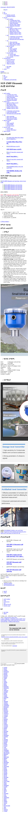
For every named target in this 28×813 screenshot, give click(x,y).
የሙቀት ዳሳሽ (13, 54)
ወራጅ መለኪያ (10, 19)
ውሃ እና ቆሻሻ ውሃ (11, 59)
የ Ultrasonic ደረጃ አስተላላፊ (16, 36)
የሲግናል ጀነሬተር (13, 51)
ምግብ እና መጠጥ (10, 61)
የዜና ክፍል (9, 66)
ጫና (8, 40)
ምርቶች (5, 17)
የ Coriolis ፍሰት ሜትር (15, 20)
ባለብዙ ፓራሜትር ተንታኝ (15, 28)
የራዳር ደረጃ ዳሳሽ (15, 620)
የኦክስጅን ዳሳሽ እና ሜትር (15, 32)
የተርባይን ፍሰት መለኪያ (15, 24)
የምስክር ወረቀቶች (11, 15)
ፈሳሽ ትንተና (9, 27)
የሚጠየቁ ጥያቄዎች (11, 16)
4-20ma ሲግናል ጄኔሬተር (13, 621)
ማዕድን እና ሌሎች (11, 63)
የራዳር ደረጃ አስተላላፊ (15, 38)
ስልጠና (8, 67)
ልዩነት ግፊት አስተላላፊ (15, 43)
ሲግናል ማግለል (13, 50)
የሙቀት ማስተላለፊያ (14, 55)
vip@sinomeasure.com (9, 585)
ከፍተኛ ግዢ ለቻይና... (12, 156)
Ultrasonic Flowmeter (15, 25)
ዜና (4, 65)
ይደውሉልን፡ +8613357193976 (8, 7)
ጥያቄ (7, 577)
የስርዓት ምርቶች (10, 46)
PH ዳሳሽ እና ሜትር (14, 29)
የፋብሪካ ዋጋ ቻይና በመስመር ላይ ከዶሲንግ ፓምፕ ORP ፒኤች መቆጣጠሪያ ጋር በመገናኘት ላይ (13, 532)
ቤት (4, 12)
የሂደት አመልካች (13, 48)
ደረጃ (8, 35)
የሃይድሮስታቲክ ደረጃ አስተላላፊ (17, 39)
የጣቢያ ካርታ (14, 617)
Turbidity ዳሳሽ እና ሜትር (15, 34)
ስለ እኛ (5, 13)
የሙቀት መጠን (10, 52)
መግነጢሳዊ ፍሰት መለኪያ (15, 21)
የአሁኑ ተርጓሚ (10, 57)
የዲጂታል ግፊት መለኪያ (15, 44)
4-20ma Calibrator (5, 618)
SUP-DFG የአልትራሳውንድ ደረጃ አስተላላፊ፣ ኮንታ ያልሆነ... (15, 555)
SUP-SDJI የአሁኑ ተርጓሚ (14, 149)
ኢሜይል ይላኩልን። (5, 221)
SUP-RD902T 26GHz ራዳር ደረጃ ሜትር (13, 530)
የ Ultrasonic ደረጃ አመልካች (16, 618)
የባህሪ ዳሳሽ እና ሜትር (14, 31)
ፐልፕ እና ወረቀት (10, 62)
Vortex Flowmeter (14, 23)
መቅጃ (11, 47)
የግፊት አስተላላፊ (13, 42)
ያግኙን (5, 69)
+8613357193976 (8, 583)
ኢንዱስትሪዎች (7, 58)
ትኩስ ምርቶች (7, 617)
